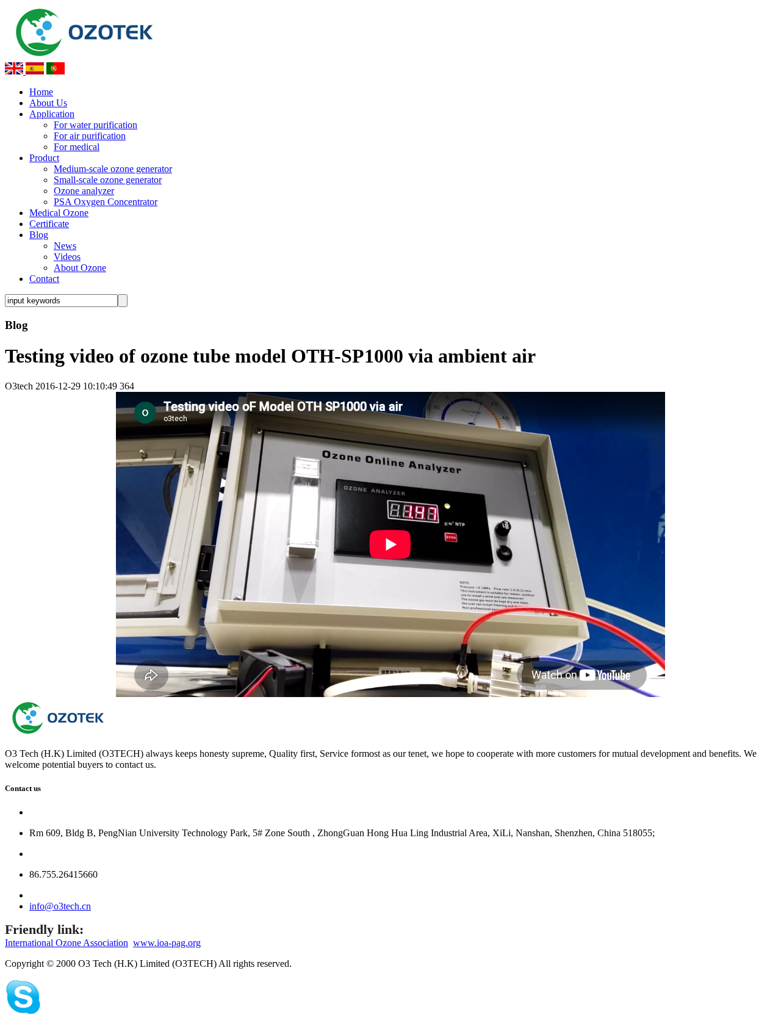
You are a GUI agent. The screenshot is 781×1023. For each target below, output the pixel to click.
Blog (38, 235)
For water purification (95, 125)
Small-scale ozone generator (108, 180)
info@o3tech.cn (60, 906)
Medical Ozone (58, 213)
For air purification (90, 136)
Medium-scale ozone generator (113, 169)
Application (51, 114)
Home (41, 92)
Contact (44, 278)
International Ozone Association (66, 943)
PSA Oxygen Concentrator (105, 202)
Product (44, 158)
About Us (48, 103)
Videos (67, 256)
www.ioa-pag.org (167, 943)
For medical (76, 147)
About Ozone (80, 267)
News (65, 245)
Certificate (49, 224)
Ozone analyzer (84, 191)
